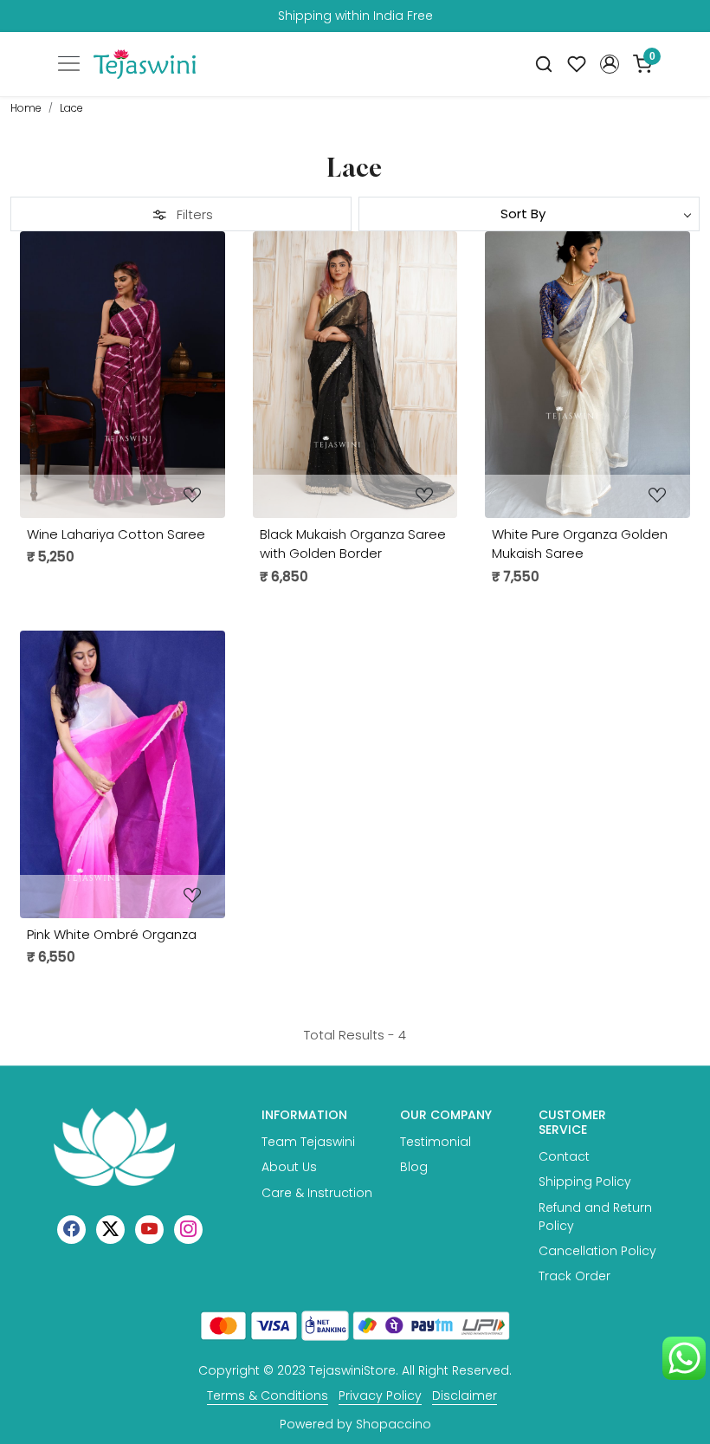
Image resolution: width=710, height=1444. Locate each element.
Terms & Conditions (267, 1395)
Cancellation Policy (597, 1250)
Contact (564, 1156)
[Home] (145, 64)
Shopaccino (393, 1424)
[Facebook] (71, 1228)
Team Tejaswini (308, 1141)
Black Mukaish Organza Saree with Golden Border (353, 544)
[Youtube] (149, 1228)
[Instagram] (188, 1228)
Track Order (574, 1276)
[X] (110, 1228)
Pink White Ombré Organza (112, 934)
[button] (609, 64)
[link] (543, 64)
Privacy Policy (380, 1395)
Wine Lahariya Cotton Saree (116, 534)
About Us (289, 1166)
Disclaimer (464, 1395)
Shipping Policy (585, 1181)
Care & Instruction (316, 1192)
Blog (414, 1166)
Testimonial (435, 1141)
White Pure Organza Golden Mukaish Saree (580, 544)
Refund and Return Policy (595, 1216)
